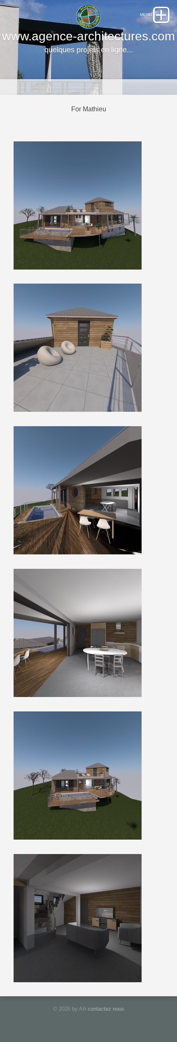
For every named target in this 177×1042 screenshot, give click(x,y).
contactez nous (106, 1009)
